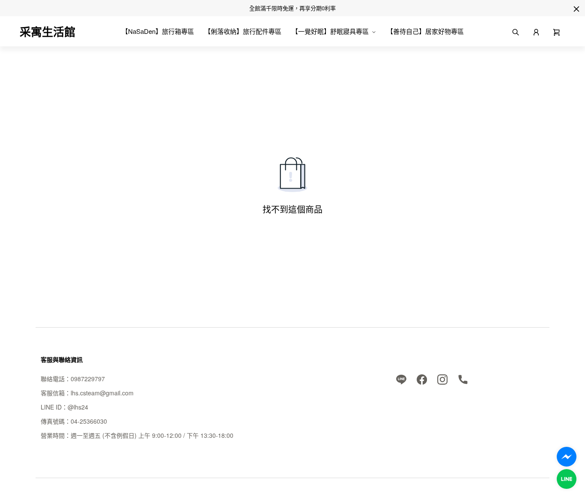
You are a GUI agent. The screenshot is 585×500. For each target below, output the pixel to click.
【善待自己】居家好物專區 (425, 31)
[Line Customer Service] (566, 479)
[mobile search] (515, 31)
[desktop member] (536, 31)
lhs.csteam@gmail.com (102, 393)
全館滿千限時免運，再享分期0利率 (292, 8)
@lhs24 (78, 407)
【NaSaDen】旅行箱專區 (158, 31)
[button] (556, 31)
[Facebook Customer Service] (566, 457)
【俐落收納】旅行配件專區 (242, 31)
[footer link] (401, 378)
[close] (576, 9)
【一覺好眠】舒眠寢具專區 (330, 31)
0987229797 (88, 378)
